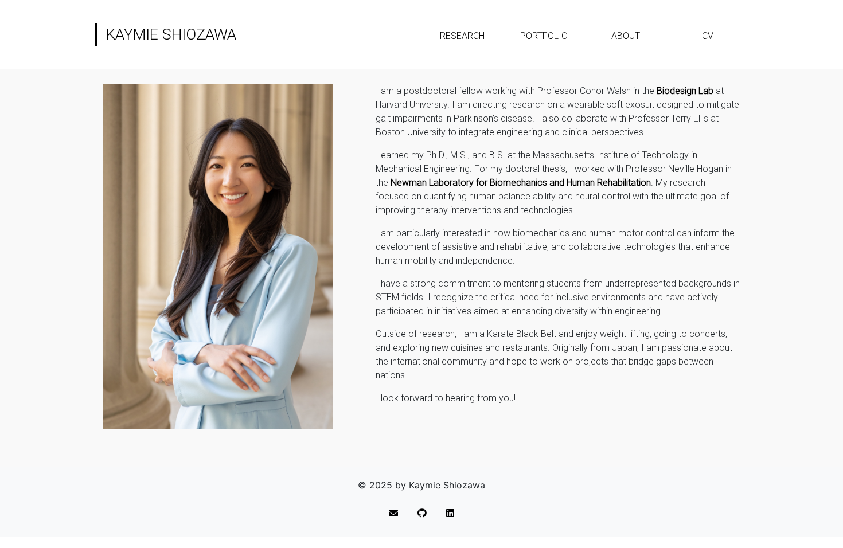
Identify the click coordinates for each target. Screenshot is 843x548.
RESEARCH (462, 35)
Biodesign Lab (685, 90)
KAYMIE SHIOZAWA (171, 34)
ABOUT (625, 35)
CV (707, 35)
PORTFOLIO (544, 35)
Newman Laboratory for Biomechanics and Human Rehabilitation (521, 182)
